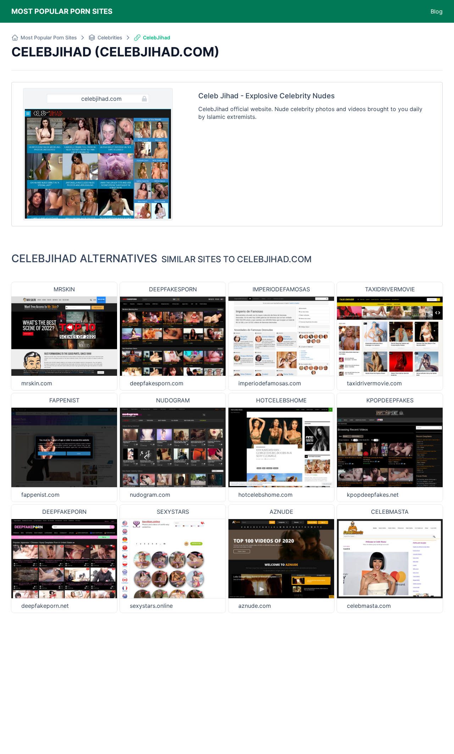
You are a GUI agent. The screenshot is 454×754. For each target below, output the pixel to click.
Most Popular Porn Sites (61, 11)
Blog (437, 11)
